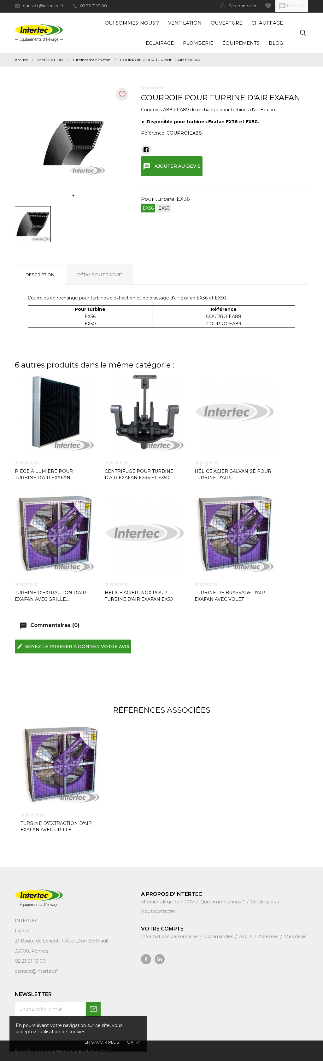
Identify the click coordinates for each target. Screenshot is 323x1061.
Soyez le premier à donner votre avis (73, 646)
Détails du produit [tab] (99, 274)
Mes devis (295, 936)
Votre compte (162, 929)
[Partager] (146, 150)
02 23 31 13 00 (93, 5)
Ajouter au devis (172, 166)
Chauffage (267, 23)
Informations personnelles (170, 936)
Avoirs (246, 936)
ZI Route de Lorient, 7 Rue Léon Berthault (62, 941)
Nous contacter (158, 911)
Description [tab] (40, 274)
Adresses (268, 936)
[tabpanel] (73, 143)
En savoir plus (102, 1042)
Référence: (153, 133)
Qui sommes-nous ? (132, 23)
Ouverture (226, 23)
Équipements (241, 43)
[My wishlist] (268, 6)
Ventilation (185, 23)
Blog (276, 43)
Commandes (219, 936)
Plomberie (198, 43)
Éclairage (160, 43)
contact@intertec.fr (43, 5)
